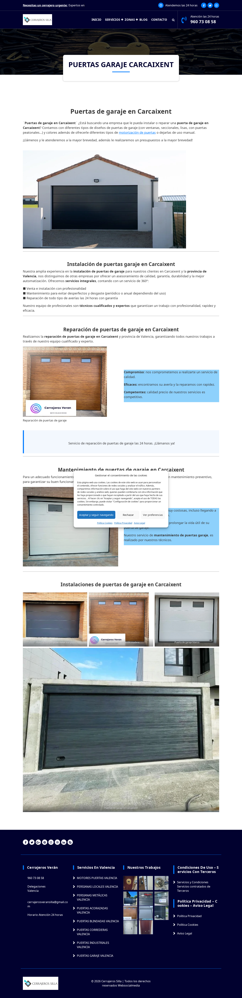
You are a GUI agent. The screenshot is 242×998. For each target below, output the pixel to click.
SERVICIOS (112, 20)
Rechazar (128, 515)
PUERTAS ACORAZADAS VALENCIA (92, 910)
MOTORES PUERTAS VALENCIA (97, 878)
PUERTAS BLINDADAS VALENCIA (98, 921)
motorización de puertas (137, 132)
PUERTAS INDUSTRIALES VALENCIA (93, 945)
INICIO (97, 20)
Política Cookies (104, 522)
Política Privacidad (123, 522)
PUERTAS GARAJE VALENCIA (95, 956)
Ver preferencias (153, 515)
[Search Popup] (173, 19)
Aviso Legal (139, 522)
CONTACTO (159, 20)
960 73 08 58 (203, 21)
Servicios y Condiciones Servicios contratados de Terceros (193, 886)
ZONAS (130, 20)
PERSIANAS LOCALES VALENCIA (97, 887)
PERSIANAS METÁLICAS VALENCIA (92, 897)
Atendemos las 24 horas (181, 5)
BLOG (143, 20)
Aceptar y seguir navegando (96, 515)
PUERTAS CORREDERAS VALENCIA (92, 932)
